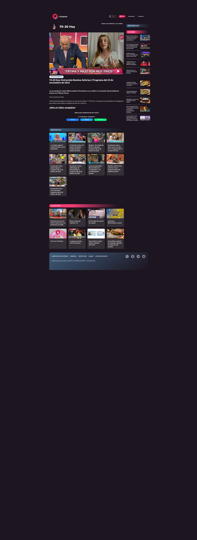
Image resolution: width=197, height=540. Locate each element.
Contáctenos (82, 256)
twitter (86, 119)
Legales (91, 256)
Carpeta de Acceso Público (60, 256)
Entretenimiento (56, 77)
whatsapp (100, 119)
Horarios (141, 16)
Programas (131, 16)
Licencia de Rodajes (101, 256)
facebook (72, 119)
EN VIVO (122, 16)
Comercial (73, 256)
